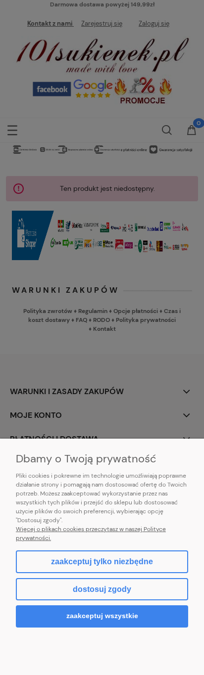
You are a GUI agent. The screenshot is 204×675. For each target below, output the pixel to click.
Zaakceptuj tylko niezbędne (102, 561)
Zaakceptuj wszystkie (102, 616)
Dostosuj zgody (102, 589)
